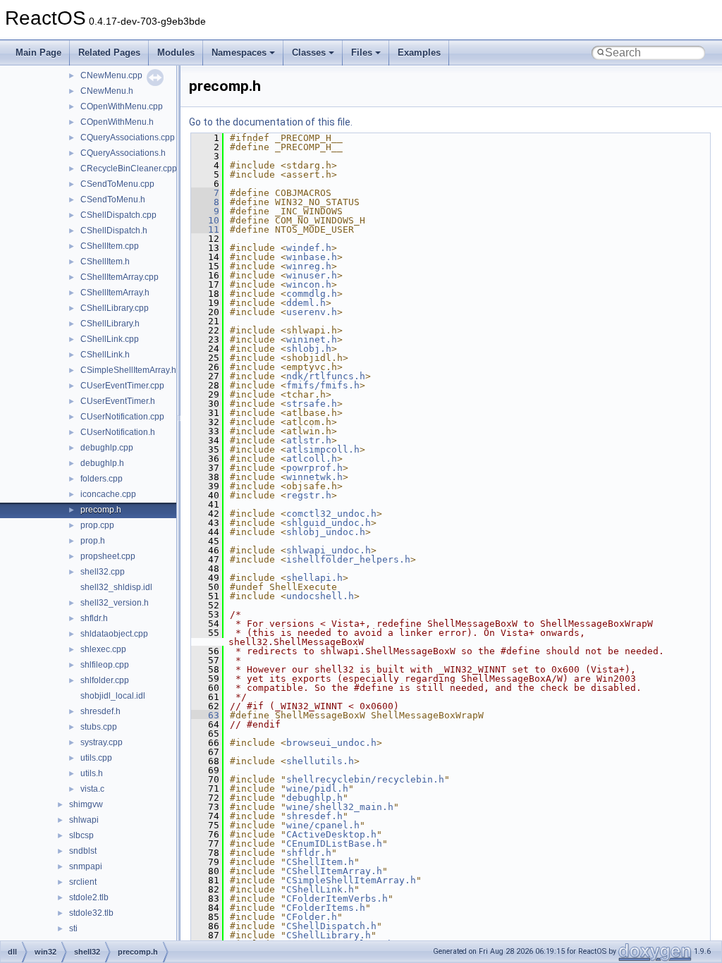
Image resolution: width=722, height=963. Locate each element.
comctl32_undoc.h (331, 513)
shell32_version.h (114, 603)
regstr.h (308, 495)
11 (205, 229)
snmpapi (85, 866)
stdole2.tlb (89, 897)
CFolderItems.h (325, 907)
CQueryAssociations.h (123, 153)
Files (361, 52)
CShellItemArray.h (114, 293)
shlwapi (84, 820)
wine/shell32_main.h (339, 807)
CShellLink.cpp (109, 339)
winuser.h (311, 275)
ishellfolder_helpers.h (348, 559)
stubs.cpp (98, 727)
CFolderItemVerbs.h (337, 898)
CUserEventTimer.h (117, 401)
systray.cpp (101, 742)
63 (205, 715)
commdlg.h (311, 293)
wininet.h (311, 339)
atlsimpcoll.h (323, 449)
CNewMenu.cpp (111, 75)
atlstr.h (308, 440)
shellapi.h (314, 577)
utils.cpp (96, 758)
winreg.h (308, 266)
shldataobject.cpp (114, 634)
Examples (419, 52)
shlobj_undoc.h (325, 532)
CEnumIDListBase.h (334, 843)
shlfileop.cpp (104, 665)
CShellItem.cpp (109, 246)
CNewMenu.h (106, 91)
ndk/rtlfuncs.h (325, 376)
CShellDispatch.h (113, 230)
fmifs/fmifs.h (323, 385)
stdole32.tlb (91, 913)
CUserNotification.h (117, 432)
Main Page (38, 52)
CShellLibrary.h (110, 324)
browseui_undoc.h (331, 742)
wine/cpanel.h (323, 825)
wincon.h (308, 284)
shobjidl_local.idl (112, 696)
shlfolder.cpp (104, 680)
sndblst (83, 851)
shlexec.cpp (103, 649)
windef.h (308, 248)
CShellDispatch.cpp (118, 215)
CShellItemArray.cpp (119, 277)
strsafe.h (311, 403)
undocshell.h (320, 596)
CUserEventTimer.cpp (122, 386)
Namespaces (239, 52)
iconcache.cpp (108, 494)
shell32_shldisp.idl (116, 587)
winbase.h (311, 257)
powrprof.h (314, 467)
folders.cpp (101, 479)
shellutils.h (320, 761)
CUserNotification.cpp (122, 417)
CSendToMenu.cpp (117, 184)
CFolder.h (311, 917)
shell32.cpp (102, 572)
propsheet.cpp (107, 556)
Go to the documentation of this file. (271, 122)
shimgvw (86, 804)
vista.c (92, 789)
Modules (176, 52)
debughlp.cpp (106, 448)
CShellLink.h (105, 355)
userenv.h (311, 312)
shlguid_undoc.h (328, 522)
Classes (309, 52)
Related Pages (109, 52)
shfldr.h (94, 618)
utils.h (91, 773)
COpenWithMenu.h (117, 122)
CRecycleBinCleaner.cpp (128, 168)
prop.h (92, 541)
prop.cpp (97, 525)
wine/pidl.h (317, 788)
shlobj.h (308, 348)
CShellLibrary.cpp (114, 308)
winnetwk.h (314, 477)
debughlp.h (102, 463)
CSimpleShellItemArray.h (128, 370)
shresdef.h (100, 711)
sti (73, 928)
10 (205, 220)
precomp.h (100, 510)
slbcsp (81, 835)
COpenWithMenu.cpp (121, 106)
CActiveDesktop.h (331, 834)
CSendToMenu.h (112, 199)
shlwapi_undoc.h (328, 550)
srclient (83, 882)
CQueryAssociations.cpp (127, 137)
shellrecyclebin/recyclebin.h (365, 779)
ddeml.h (306, 303)
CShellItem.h (105, 261)
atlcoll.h (311, 458)
